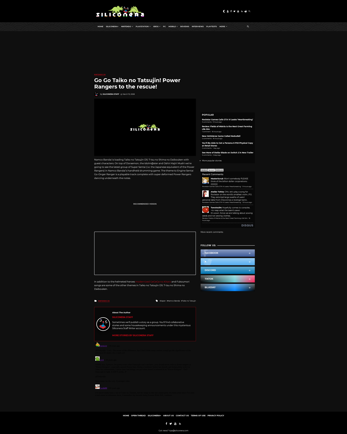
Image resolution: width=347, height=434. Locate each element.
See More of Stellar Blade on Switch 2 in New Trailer (227, 152)
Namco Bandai (174, 301)
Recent (211, 170)
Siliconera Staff (111, 94)
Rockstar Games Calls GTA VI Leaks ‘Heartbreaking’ (227, 119)
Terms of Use (198, 415)
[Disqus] (145, 375)
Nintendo (126, 26)
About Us (168, 415)
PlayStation (142, 26)
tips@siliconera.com (178, 430)
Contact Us (182, 415)
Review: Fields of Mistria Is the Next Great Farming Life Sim (225, 218)
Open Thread (138, 415)
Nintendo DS (100, 74)
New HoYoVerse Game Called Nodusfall (221, 136)
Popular (219, 170)
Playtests (211, 26)
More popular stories (212, 160)
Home (100, 26)
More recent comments (212, 232)
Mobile (172, 26)
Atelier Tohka (217, 192)
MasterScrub (217, 178)
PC (164, 26)
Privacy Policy (216, 415)
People (204, 170)
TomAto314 (216, 207)
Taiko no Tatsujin (189, 301)
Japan (163, 301)
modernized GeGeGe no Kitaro (153, 281)
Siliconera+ (112, 26)
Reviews (184, 26)
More (222, 26)
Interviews (198, 26)
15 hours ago (247, 202)
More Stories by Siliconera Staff (133, 335)
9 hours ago (247, 186)
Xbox (155, 26)
